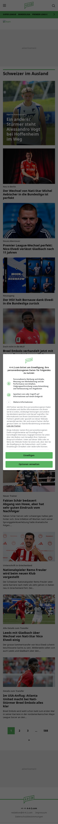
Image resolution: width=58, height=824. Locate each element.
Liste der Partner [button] (14, 426)
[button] (29, 402)
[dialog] (29, 412)
